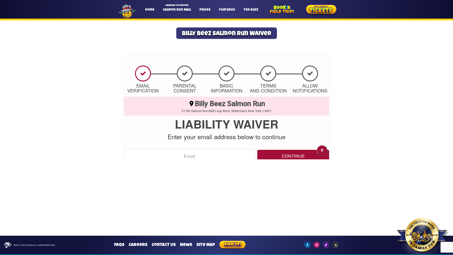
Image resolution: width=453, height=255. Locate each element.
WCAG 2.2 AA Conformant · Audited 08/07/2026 (34, 245)
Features (227, 10)
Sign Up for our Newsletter (232, 245)
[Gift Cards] (321, 10)
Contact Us (164, 245)
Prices (205, 10)
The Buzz (250, 10)
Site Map (205, 245)
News (186, 245)
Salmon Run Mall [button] (177, 10)
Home (149, 10)
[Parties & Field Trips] (282, 10)
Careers (138, 245)
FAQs (119, 245)
